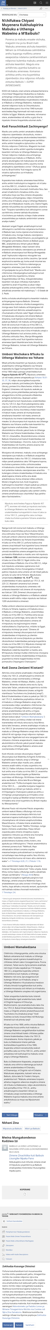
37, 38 (7, 380)
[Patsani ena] (41, 8)
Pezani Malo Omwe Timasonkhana (16, 1236)
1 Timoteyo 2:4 (8, 892)
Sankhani (30, 1325)
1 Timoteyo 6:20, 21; (19, 861)
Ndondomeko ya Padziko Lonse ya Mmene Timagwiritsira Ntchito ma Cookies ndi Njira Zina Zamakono (23, 1309)
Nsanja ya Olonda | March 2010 (15, 8)
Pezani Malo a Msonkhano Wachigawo (18, 1241)
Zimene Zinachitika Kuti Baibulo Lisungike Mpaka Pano (26, 1157)
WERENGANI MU (9, 14)
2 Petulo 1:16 (34, 861)
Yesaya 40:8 (27, 874)
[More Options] (46, 8)
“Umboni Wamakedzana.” (32, 716)
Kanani (19, 1325)
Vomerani (8, 1325)
